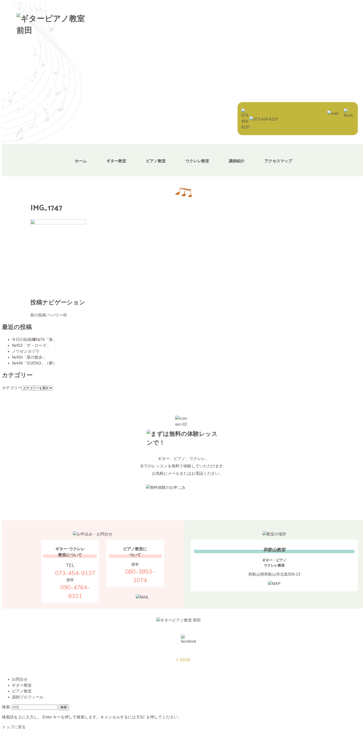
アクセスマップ (278, 161)
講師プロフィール (27, 697)
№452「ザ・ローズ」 (31, 345)
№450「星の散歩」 (29, 357)
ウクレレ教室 (197, 161)
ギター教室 (116, 161)
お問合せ (20, 679)
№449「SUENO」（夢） (34, 363)
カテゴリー (12, 388)
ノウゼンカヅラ (26, 351)
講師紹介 (237, 161)
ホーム (81, 161)
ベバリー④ (48, 315)
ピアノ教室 (156, 161)
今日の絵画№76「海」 (34, 339)
